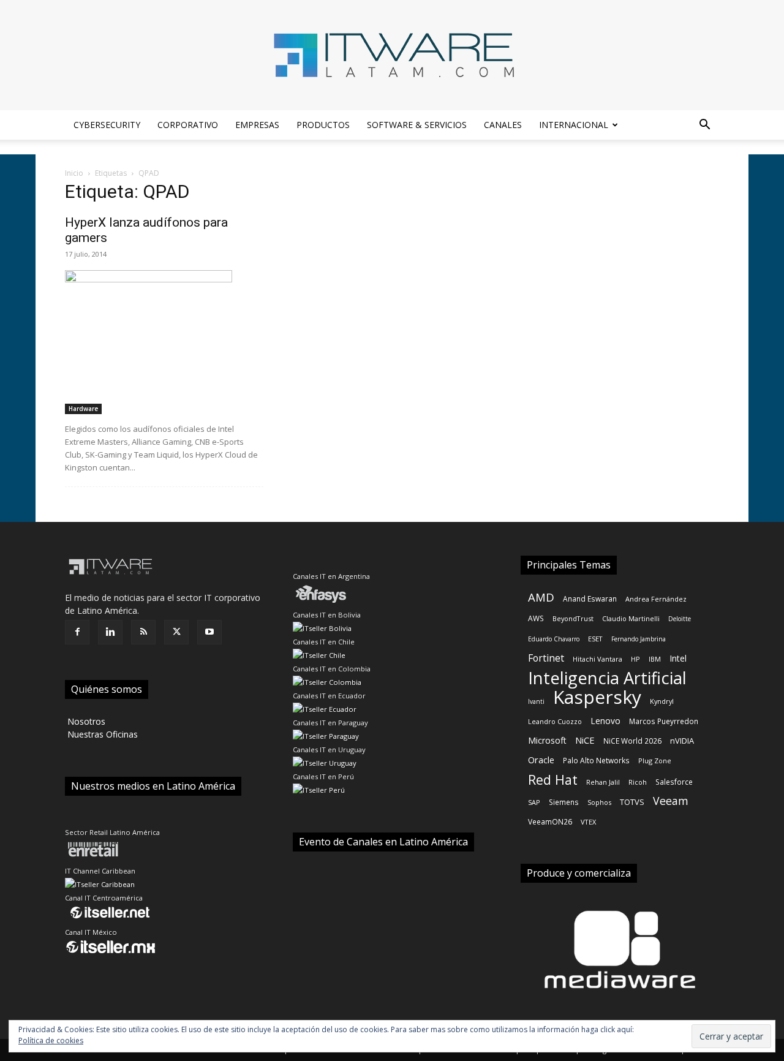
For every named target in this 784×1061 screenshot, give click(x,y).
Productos (323, 124)
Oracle (541, 759)
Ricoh (637, 782)
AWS (536, 618)
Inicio (74, 173)
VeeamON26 (550, 821)
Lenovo (605, 721)
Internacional (573, 124)
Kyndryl (662, 701)
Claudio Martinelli (631, 618)
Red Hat (553, 779)
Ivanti (536, 701)
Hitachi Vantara (597, 658)
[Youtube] (209, 632)
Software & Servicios (417, 124)
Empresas (257, 124)
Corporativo (187, 124)
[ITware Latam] (392, 55)
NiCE (585, 740)
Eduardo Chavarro (553, 639)
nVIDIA (682, 740)
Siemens (564, 802)
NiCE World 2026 (632, 741)
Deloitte (679, 618)
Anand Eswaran (590, 598)
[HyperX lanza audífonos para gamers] (164, 342)
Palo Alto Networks (596, 760)
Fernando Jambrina (638, 639)
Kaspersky (597, 696)
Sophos (599, 802)
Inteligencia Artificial (607, 677)
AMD (541, 597)
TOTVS (632, 801)
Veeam (670, 801)
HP (635, 658)
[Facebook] (77, 632)
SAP (534, 802)
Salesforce (674, 782)
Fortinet (546, 658)
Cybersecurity (107, 124)
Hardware (83, 408)
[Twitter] (176, 632)
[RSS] (143, 632)
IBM (655, 658)
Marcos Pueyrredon (663, 721)
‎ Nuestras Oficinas (101, 734)
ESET (595, 638)
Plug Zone (654, 760)
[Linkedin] (110, 632)
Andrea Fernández (656, 598)
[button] (704, 126)
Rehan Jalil (603, 782)
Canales (503, 124)
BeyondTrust (573, 618)
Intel (678, 658)
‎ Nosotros (85, 721)
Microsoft (547, 740)
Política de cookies (50, 1040)
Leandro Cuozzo (555, 721)
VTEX (588, 821)
